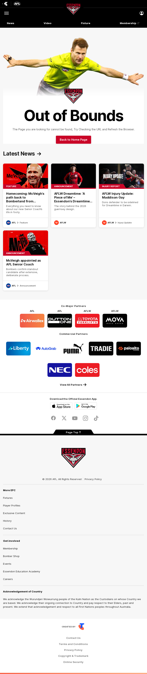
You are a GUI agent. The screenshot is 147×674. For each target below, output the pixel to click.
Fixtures (8, 497)
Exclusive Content (14, 513)
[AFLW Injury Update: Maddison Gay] (121, 195)
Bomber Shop (11, 556)
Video (47, 23)
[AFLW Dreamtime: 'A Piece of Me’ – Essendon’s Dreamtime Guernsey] (73, 195)
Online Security (73, 662)
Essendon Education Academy (21, 571)
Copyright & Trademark (73, 656)
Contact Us (10, 528)
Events (7, 563)
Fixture (85, 23)
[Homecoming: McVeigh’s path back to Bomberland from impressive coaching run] (25, 195)
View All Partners (71, 384)
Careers (8, 579)
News (10, 23)
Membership (128, 23)
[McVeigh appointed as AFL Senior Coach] (25, 260)
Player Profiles (11, 505)
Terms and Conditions (73, 644)
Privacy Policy (93, 479)
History (7, 520)
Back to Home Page (73, 139)
